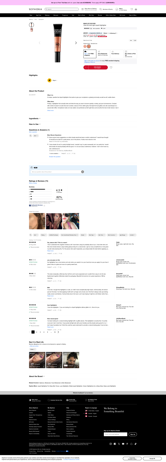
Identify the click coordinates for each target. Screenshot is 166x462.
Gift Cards (122, 15)
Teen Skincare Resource (72, 436)
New (31, 15)
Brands (100, 15)
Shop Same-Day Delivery (54, 436)
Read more (50, 251)
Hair (73, 15)
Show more (50, 110)
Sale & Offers (132, 15)
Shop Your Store (51, 433)
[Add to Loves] (111, 67)
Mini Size (91, 15)
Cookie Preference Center (71, 459)
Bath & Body (81, 15)
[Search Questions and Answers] (30, 135)
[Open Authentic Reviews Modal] (44, 205)
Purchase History (52, 417)
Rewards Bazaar (52, 429)
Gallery (49, 412)
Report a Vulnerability (34, 433)
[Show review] (37, 221)
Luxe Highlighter (64, 386)
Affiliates (31, 417)
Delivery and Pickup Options (73, 415)
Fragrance (65, 15)
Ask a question (96, 28)
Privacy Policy (32, 451)
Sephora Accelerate (33, 429)
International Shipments (72, 422)
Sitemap (54, 451)
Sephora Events (33, 419)
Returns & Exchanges (71, 412)
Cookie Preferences (61, 451)
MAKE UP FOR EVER (89, 23)
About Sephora (32, 410)
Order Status (51, 415)
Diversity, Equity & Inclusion (35, 426)
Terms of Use (40, 451)
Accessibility (69, 433)
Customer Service (70, 410)
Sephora (41, 383)
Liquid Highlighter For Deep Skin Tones (48, 386)
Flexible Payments (70, 431)
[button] (108, 33)
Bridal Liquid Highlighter (75, 386)
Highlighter (41, 19)
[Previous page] (29, 332)
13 (55, 332)
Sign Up (132, 434)
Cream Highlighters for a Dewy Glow (93, 386)
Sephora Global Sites (34, 424)
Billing (67, 419)
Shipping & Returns (89, 62)
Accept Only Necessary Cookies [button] (132, 458)
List (135, 40)
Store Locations (70, 429)
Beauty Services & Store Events (55, 422)
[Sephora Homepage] (35, 9)
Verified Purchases (53, 235)
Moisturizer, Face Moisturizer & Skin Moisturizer (58, 383)
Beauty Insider (51, 410)
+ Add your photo (33, 346)
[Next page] (58, 332)
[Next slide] (76, 43)
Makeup (47, 15)
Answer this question (55, 156)
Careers (31, 412)
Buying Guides (69, 424)
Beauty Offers (51, 426)
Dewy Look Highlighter (110, 386)
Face (35, 19)
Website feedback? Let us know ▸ (83, 393)
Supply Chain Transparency (35, 415)
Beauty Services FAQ (71, 426)
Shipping (68, 417)
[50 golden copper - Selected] (89, 46)
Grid (131, 40)
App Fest (38, 15)
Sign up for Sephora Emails (112, 430)
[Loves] (132, 9)
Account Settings (52, 419)
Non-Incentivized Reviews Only (68, 235)
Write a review (33, 183)
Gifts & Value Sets (111, 15)
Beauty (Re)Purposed (34, 431)
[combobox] (62, 9)
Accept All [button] (152, 458)
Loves (49, 431)
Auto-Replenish (51, 424)
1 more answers (53, 153)
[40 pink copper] (85, 46)
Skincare (55, 15)
